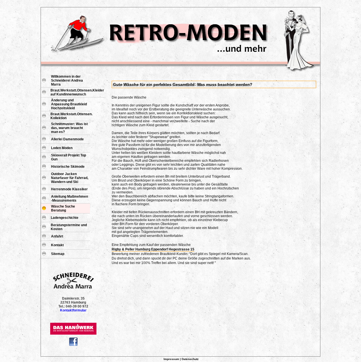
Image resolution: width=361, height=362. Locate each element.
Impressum (171, 359)
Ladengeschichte (64, 218)
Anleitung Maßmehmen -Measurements (69, 198)
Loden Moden (61, 148)
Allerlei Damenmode (67, 139)
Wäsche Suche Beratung (63, 208)
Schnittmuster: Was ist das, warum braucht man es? (69, 128)
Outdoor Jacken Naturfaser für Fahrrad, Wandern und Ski (69, 178)
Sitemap (57, 254)
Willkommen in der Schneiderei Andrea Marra (67, 80)
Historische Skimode (68, 167)
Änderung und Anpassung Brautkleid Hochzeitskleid (69, 104)
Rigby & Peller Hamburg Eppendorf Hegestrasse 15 (153, 249)
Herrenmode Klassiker (69, 189)
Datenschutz (190, 359)
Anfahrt (57, 236)
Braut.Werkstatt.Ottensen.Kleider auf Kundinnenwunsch (77, 92)
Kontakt (57, 245)
